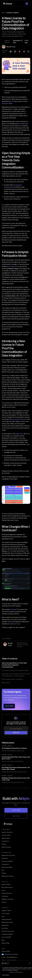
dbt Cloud (5, 928)
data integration (22, 123)
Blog (3, 940)
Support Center (6, 910)
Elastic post (19, 433)
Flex (3, 870)
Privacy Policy (6, 951)
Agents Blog (5, 943)
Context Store (6, 835)
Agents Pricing (6, 847)
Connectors (5, 841)
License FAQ (15, 609)
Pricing (4, 844)
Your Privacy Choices (11, 954)
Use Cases (5, 896)
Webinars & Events (7, 899)
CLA (9, 551)
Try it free (9, 706)
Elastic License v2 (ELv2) (17, 419)
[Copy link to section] (25, 167)
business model (7, 103)
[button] (27, 4)
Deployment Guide (7, 922)
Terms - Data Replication (9, 957)
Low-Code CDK (6, 937)
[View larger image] (16, 494)
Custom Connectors (8, 931)
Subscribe (16, 732)
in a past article (14, 266)
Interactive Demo (7, 867)
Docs (3, 916)
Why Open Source (7, 887)
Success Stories (7, 893)
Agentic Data (6, 838)
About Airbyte (6, 884)
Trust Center (6, 913)
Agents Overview (7, 832)
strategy (14, 101)
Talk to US (16, 816)
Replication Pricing (7, 876)
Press (3, 890)
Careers (4, 902)
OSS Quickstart (6, 919)
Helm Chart (5, 925)
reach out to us (15, 624)
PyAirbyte (5, 858)
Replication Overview (8, 855)
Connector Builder (7, 861)
